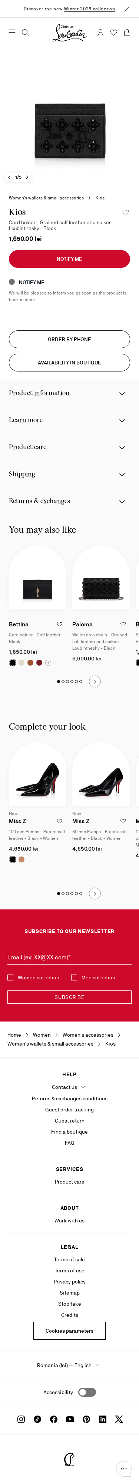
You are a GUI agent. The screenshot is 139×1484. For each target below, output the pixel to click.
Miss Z (17, 821)
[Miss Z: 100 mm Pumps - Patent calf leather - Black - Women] (37, 774)
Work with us (69, 1221)
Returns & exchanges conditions (69, 1098)
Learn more (26, 420)
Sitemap (70, 1293)
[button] (124, 1469)
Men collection (98, 977)
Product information (39, 393)
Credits (69, 1315)
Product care (27, 447)
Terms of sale (69, 1259)
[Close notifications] (127, 8)
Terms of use (70, 1270)
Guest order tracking (69, 1110)
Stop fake (69, 1304)
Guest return (70, 1121)
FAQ (69, 1143)
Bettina (19, 624)
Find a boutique (69, 1132)
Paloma (82, 624)
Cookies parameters (69, 1331)
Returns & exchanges (39, 501)
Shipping (22, 474)
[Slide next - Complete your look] (95, 893)
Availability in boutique (69, 363)
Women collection (38, 977)
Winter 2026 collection (89, 8)
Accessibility (58, 1392)
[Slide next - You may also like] (95, 681)
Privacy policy (70, 1282)
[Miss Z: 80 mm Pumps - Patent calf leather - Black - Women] (101, 774)
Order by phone (69, 339)
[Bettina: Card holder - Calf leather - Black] (37, 577)
